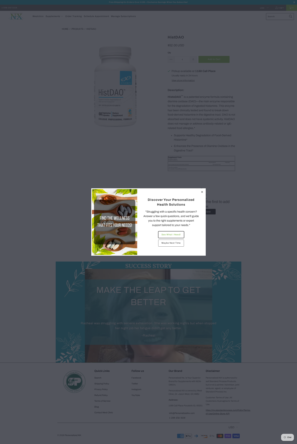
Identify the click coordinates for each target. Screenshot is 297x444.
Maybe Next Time (171, 243)
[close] (202, 192)
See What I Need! (171, 234)
